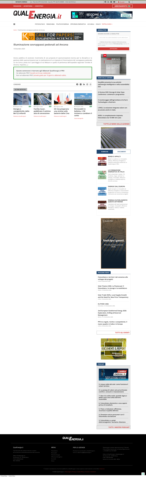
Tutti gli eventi (122, 332)
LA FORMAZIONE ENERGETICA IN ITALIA (116, 171)
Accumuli (90, 24)
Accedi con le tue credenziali (40, 73)
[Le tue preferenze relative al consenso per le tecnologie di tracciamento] (143, 474)
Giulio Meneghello (78, 118)
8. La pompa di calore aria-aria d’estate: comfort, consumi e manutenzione (113, 391)
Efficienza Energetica (78, 24)
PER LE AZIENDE (79, 447)
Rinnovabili (50, 24)
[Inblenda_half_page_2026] (113, 243)
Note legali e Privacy (70, 471)
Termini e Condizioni (90, 471)
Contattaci (39, 6)
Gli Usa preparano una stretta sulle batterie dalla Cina (61, 111)
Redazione (17, 6)
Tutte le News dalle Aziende (116, 124)
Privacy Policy (4, 476)
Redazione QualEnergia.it (19, 116)
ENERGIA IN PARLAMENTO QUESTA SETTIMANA (117, 201)
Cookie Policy (80, 471)
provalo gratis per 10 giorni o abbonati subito (50, 75)
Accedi (122, 2)
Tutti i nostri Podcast (119, 427)
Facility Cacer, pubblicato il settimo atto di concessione (42, 111)
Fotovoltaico (40, 24)
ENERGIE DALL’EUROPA (116, 186)
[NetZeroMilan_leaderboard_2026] (101, 15)
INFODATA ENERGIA (21, 2)
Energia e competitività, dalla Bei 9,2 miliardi (21, 111)
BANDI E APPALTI (114, 156)
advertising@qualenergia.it (84, 452)
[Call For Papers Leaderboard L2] (52, 36)
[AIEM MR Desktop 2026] (113, 137)
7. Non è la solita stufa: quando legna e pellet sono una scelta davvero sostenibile (113, 397)
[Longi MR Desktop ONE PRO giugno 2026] (113, 64)
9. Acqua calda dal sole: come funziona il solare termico (113, 385)
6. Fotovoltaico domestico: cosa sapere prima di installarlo (113, 404)
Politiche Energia (62, 24)
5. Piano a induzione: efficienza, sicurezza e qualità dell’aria (110, 410)
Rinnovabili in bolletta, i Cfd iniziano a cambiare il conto (83, 112)
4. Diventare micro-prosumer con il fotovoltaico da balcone (111, 415)
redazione (101, 468)
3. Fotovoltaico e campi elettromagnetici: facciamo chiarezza (112, 421)
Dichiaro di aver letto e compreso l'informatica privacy (113, 42)
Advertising (27, 6)
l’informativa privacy (117, 43)
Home (15, 30)
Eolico (98, 24)
